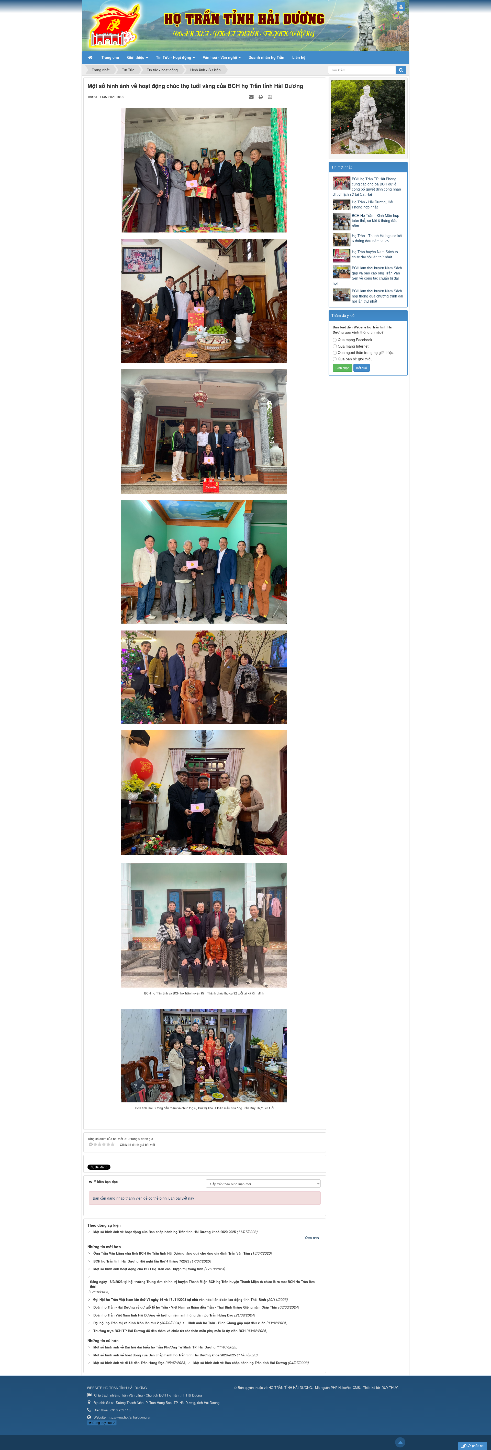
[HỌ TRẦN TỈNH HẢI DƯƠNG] (115, 25)
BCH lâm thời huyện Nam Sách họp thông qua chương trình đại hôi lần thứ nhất (377, 296)
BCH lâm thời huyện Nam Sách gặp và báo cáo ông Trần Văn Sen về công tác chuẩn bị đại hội (367, 275)
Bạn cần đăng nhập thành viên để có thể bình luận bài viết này (143, 1198)
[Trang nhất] (90, 57)
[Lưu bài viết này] (270, 96)
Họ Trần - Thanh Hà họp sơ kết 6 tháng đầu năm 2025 (377, 238)
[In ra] (261, 96)
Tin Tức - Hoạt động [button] (174, 57)
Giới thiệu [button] (136, 57)
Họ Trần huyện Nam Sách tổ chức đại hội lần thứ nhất (375, 254)
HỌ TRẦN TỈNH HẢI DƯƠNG (290, 1387)
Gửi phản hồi (475, 1445)
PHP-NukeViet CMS (345, 1387)
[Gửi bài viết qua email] (252, 96)
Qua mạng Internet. (354, 346)
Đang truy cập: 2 (103, 1422)
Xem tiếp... (313, 1237)
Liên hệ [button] (298, 57)
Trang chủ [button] (110, 57)
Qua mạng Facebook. (355, 339)
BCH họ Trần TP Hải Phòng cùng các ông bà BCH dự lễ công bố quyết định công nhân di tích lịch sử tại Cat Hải (367, 186)
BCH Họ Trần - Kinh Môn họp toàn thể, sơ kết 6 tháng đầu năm (375, 220)
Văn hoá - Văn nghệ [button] (220, 57)
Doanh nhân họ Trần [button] (266, 57)
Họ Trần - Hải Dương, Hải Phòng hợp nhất (372, 204)
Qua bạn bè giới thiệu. (356, 358)
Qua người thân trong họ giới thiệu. (366, 352)
